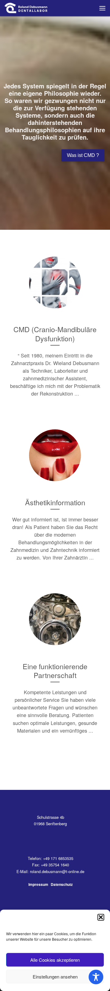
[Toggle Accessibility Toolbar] (96, 977)
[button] (101, 917)
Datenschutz (62, 884)
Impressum (38, 884)
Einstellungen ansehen (55, 976)
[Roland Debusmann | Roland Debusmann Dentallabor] (26, 7)
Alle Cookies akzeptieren (55, 960)
